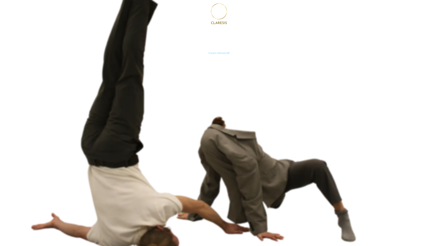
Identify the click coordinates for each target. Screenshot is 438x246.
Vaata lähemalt (219, 53)
